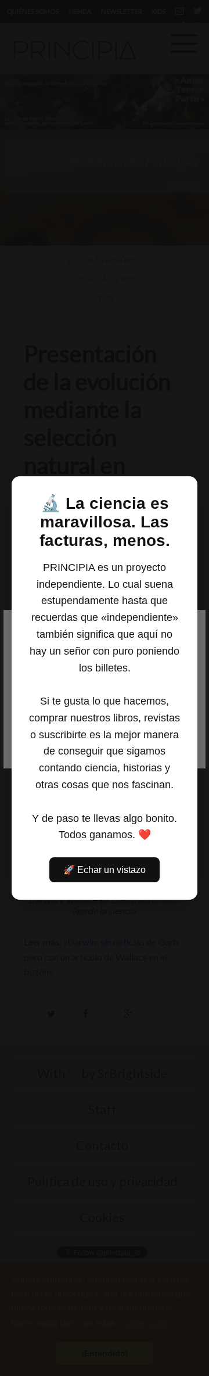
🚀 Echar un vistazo (104, 870)
